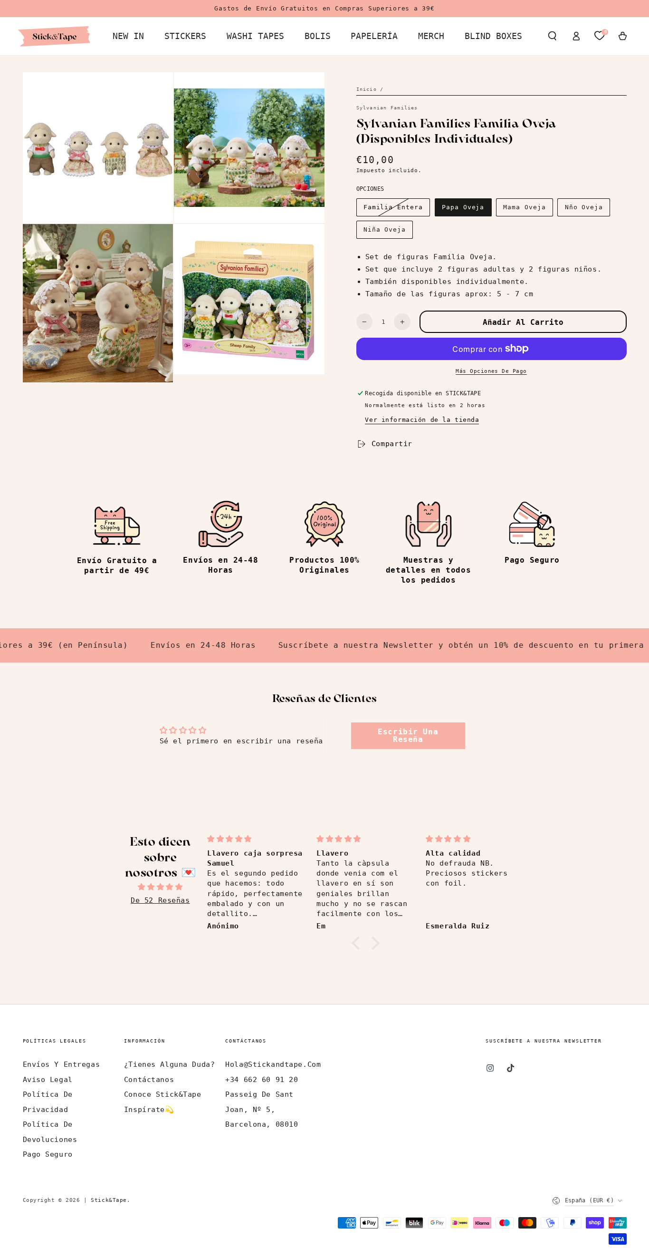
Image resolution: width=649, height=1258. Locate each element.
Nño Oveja (584, 207)
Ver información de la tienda (422, 419)
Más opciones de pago (491, 371)
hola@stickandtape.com (273, 1064)
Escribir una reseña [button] (408, 735)
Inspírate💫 (149, 1109)
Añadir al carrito (523, 322)
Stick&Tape (109, 1200)
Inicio (366, 89)
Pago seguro (48, 1154)
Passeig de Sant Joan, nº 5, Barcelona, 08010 (261, 1109)
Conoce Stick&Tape (162, 1094)
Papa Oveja (463, 207)
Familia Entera (393, 207)
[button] (552, 36)
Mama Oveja (524, 207)
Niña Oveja (384, 229)
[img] (160, 887)
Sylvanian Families (387, 107)
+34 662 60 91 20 (261, 1079)
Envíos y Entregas (61, 1064)
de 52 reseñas (160, 900)
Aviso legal (48, 1079)
